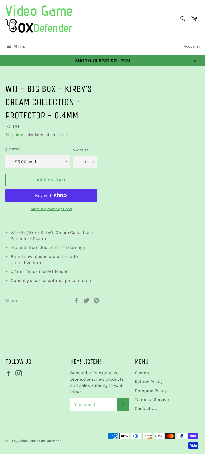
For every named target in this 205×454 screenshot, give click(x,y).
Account (192, 46)
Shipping (14, 134)
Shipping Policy (151, 390)
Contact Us (146, 408)
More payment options (51, 208)
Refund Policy (149, 381)
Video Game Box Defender (40, 441)
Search (142, 372)
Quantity (12, 149)
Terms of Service (152, 399)
